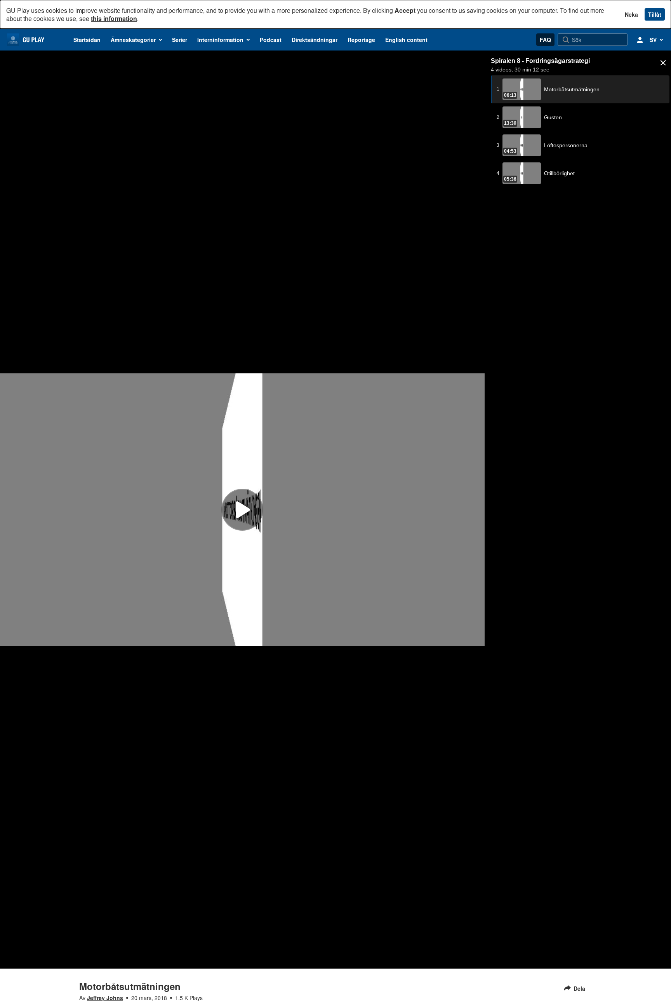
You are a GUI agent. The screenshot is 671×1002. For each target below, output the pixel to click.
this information (114, 18)
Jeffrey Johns (105, 997)
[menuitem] (87, 39)
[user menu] (640, 39)
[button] (663, 63)
